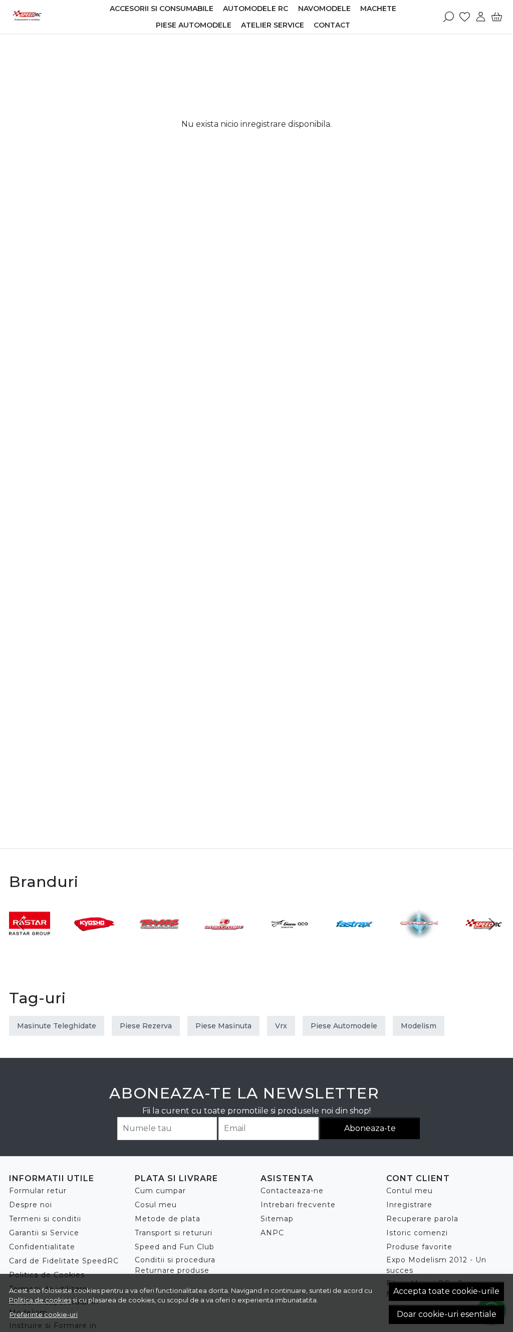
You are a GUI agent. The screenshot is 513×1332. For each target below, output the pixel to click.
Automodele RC (255, 8)
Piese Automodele (193, 25)
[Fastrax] (354, 943)
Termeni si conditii (45, 1218)
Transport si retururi (173, 1232)
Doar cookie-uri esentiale (446, 1314)
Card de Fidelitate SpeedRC (64, 1260)
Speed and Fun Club (174, 1246)
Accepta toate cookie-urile (446, 1291)
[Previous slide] (21, 924)
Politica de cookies (40, 1300)
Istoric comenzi (417, 1232)
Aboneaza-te (370, 1128)
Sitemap (277, 1218)
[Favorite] (464, 17)
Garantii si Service (44, 1232)
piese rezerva (146, 1025)
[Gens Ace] (289, 943)
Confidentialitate (42, 1246)
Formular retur (38, 1190)
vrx (281, 1025)
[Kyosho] (94, 943)
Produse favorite (419, 1246)
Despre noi (30, 1204)
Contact (332, 25)
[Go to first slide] (492, 924)
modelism (418, 1025)
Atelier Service (272, 25)
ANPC (272, 1232)
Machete (378, 8)
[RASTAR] (29, 943)
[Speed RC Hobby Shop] (42, 16)
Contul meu (409, 1190)
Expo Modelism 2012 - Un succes (436, 1265)
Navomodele (324, 8)
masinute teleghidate (56, 1025)
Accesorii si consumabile (161, 8)
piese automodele (344, 1025)
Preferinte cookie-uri (44, 1314)
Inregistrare (409, 1204)
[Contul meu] (480, 17)
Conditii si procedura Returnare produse (175, 1265)
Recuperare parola (422, 1218)
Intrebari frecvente (298, 1204)
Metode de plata (167, 1218)
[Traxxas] (159, 943)
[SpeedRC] (483, 943)
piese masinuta (223, 1025)
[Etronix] (418, 943)
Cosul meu (156, 1204)
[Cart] (496, 17)
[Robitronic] (224, 943)
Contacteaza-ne (292, 1190)
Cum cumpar (160, 1190)
